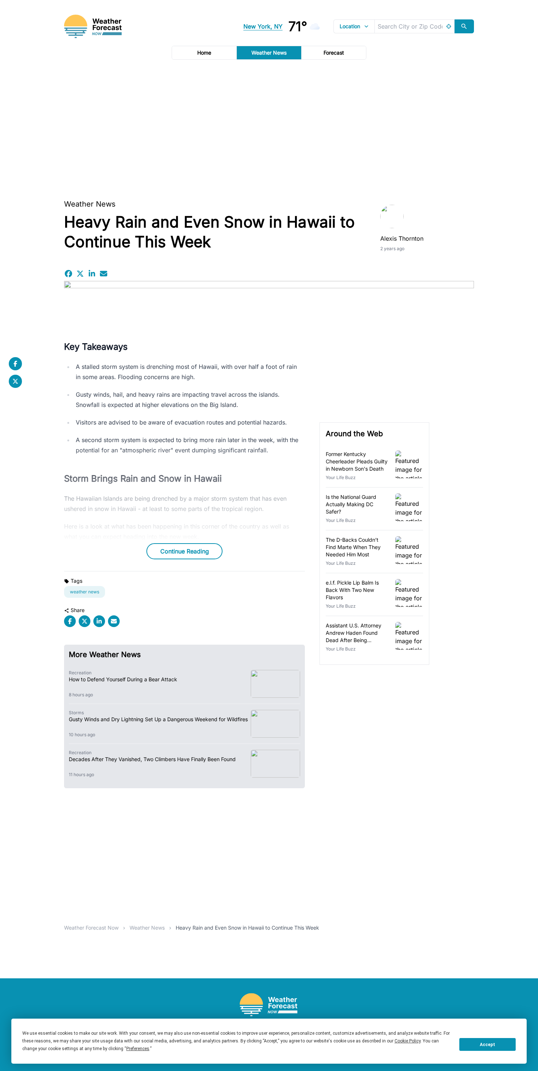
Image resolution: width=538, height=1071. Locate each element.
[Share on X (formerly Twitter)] (80, 273)
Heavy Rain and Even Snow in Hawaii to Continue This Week (247, 927)
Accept (487, 1044)
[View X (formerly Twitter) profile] (15, 381)
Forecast (334, 52)
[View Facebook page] (15, 363)
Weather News (269, 52)
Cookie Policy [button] (408, 1041)
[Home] (269, 1005)
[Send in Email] (103, 273)
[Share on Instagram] (91, 273)
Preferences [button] (137, 1048)
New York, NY (263, 26)
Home (204, 52)
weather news (84, 591)
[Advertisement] (269, 127)
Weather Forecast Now (91, 927)
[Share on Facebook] (68, 273)
